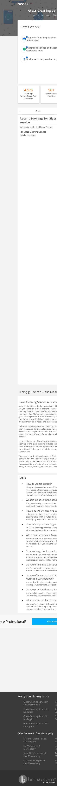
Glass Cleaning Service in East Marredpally (35, 703)
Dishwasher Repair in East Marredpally (34, 762)
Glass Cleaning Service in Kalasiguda (35, 725)
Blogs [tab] (38, 111)
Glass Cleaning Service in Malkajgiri (35, 718)
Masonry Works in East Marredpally (34, 740)
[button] (20, 111)
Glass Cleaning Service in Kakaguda (35, 710)
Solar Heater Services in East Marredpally (35, 754)
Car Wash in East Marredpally (31, 747)
